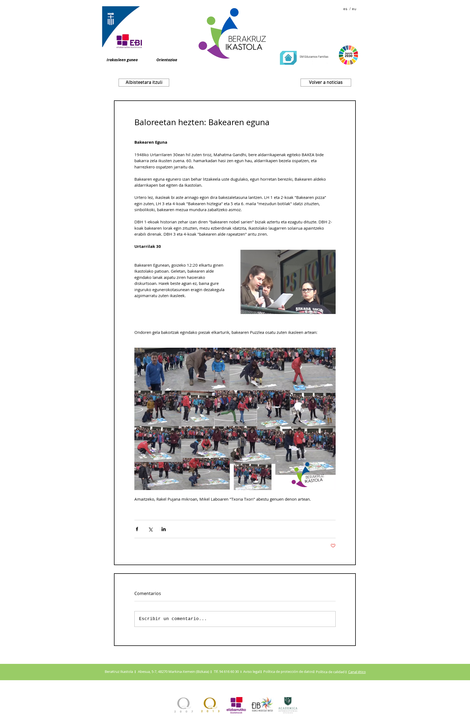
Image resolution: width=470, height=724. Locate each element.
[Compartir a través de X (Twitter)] (150, 529)
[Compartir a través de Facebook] (137, 529)
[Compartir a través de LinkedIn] (163, 529)
